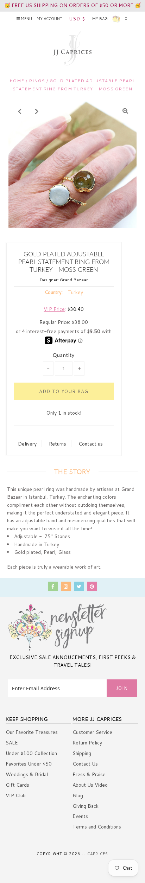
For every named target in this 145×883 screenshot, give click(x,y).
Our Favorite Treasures (32, 732)
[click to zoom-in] (125, 111)
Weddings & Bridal (27, 774)
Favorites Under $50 (29, 763)
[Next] (37, 111)
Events (80, 816)
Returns (57, 443)
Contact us (90, 443)
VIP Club (16, 795)
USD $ (77, 18)
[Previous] (19, 111)
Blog (77, 795)
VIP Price (54, 309)
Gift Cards (17, 784)
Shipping (81, 753)
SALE (12, 742)
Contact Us (85, 763)
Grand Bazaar (74, 280)
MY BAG (109, 18)
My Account (49, 18)
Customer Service (92, 732)
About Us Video (90, 784)
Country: (54, 292)
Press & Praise (89, 774)
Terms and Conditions (96, 826)
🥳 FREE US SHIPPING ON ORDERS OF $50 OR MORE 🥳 (72, 5)
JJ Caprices (95, 854)
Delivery (27, 443)
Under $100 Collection (31, 753)
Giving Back (85, 806)
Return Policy (87, 742)
